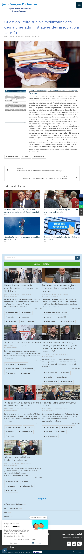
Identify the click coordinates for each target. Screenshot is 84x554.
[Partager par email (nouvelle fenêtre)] (81, 210)
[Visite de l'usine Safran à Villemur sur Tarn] (61, 392)
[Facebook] (69, 544)
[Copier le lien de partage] (81, 214)
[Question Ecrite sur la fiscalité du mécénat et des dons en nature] (62, 226)
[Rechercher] (77, 258)
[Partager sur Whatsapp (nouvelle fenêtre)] (81, 206)
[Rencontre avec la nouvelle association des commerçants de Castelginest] (23, 275)
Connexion (77, 552)
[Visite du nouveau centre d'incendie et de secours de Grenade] (23, 392)
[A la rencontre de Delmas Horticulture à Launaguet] (23, 447)
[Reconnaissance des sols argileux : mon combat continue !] (61, 275)
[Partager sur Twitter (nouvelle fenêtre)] (81, 199)
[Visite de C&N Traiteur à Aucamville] (23, 332)
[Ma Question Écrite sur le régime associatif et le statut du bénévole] (62, 199)
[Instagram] (79, 544)
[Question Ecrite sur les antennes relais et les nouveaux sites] (22, 226)
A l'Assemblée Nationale (13, 504)
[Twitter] (74, 544)
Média (6, 517)
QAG (6, 513)
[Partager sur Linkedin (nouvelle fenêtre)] (81, 203)
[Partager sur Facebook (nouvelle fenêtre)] (81, 195)
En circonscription (11, 508)
